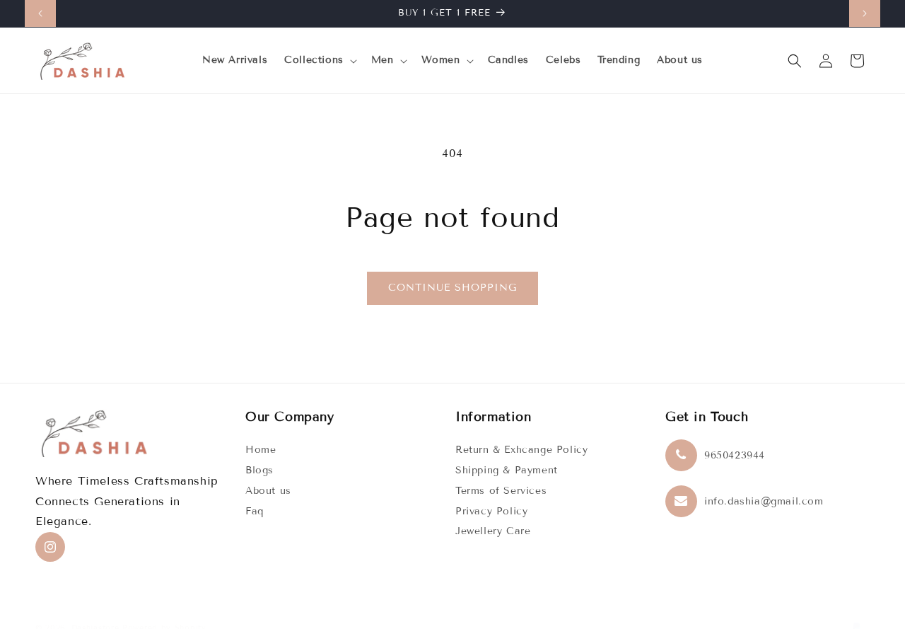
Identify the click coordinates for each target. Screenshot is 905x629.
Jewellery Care (492, 531)
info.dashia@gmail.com (764, 501)
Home (260, 450)
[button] (319, 60)
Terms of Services (501, 491)
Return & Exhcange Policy (521, 450)
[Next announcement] (864, 13)
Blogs (259, 470)
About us (268, 491)
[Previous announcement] (40, 13)
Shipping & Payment (506, 470)
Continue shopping (452, 288)
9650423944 (734, 455)
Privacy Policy (491, 510)
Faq (254, 510)
